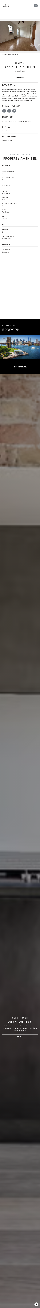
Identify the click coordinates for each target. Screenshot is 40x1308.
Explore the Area (20, 367)
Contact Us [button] (20, 1036)
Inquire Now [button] (20, 77)
